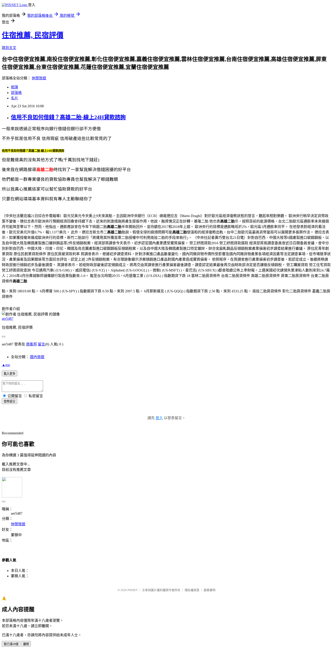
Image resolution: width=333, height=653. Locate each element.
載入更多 (9, 373)
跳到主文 (9, 48)
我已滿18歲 (11, 644)
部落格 (16, 93)
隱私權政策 (192, 590)
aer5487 (7, 318)
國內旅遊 (37, 357)
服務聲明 (209, 590)
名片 (14, 98)
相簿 (14, 87)
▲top (6, 365)
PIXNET (133, 590)
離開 (26, 644)
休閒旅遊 (39, 78)
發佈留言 (9, 401)
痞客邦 (31, 344)
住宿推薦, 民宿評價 (32, 35)
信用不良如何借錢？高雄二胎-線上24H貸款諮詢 (68, 117)
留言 (41, 344)
